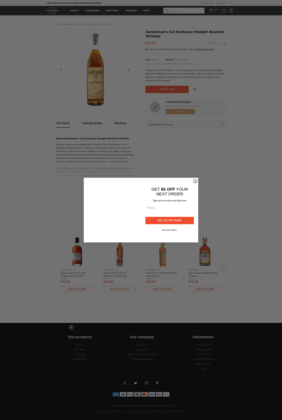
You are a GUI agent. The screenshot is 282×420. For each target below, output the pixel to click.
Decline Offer (169, 230)
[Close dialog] (195, 181)
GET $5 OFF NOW (170, 220)
